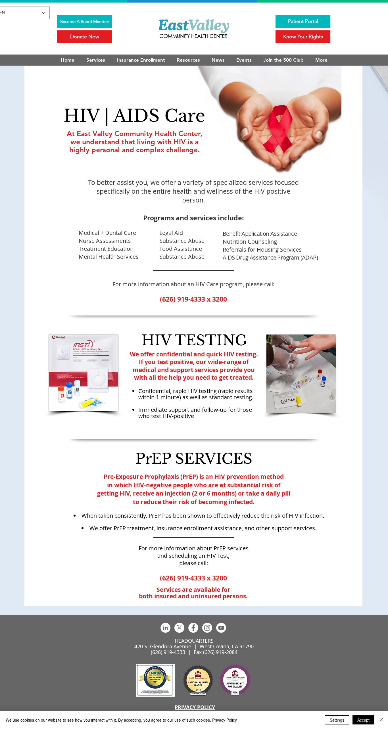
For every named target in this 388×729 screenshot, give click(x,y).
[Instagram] (207, 628)
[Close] (381, 719)
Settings (337, 720)
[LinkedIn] (165, 628)
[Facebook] (193, 628)
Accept (363, 720)
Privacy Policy (224, 720)
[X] (179, 628)
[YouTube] (221, 628)
